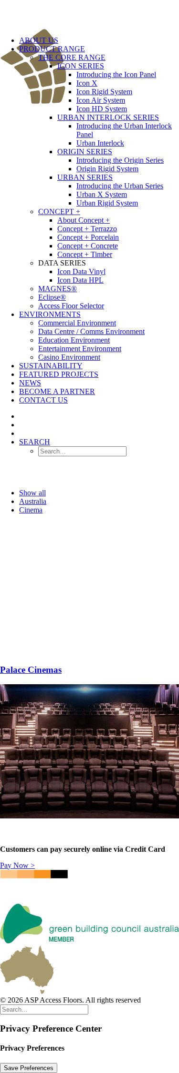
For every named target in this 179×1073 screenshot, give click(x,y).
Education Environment (74, 340)
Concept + (59, 211)
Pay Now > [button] (17, 865)
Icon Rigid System (104, 92)
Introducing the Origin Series (120, 160)
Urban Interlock (100, 143)
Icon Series (80, 66)
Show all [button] (32, 493)
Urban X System (101, 194)
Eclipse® (52, 297)
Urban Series (85, 177)
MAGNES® (57, 289)
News (30, 383)
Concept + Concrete (87, 246)
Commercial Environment (77, 323)
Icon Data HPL (80, 280)
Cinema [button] (30, 510)
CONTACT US (43, 400)
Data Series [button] (62, 263)
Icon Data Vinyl (81, 271)
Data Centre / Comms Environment (91, 331)
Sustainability (51, 366)
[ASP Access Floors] (89, 14)
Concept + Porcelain (88, 237)
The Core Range (71, 57)
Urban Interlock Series (108, 117)
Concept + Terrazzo (87, 229)
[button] (34, 442)
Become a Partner (57, 391)
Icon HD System (101, 109)
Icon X (86, 83)
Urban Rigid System (107, 203)
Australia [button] (32, 501)
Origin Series (84, 152)
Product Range (52, 49)
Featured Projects (58, 374)
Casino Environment (69, 357)
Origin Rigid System (107, 169)
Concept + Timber (84, 254)
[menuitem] (99, 177)
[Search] (44, 1009)
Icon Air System (100, 100)
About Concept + (83, 220)
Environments (50, 314)
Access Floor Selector (71, 306)
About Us (38, 40)
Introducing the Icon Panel (116, 74)
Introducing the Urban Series (119, 186)
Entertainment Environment (79, 349)
